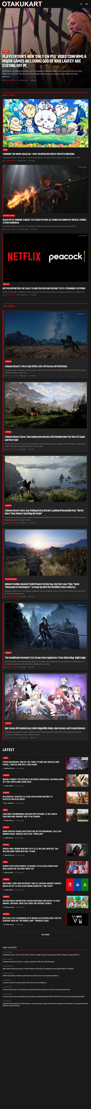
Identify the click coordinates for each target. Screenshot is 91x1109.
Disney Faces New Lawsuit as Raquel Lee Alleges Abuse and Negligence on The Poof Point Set (30, 867)
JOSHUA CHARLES (10, 80)
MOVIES (6, 827)
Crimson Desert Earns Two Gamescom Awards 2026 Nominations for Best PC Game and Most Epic (45, 438)
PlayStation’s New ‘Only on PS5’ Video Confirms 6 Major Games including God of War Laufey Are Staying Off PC (44, 61)
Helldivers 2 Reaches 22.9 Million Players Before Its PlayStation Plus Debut (28, 798)
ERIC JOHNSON (12, 375)
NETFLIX (6, 284)
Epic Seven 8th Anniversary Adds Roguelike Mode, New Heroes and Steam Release (45, 728)
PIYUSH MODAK (10, 160)
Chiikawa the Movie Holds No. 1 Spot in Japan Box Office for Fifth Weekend (38, 154)
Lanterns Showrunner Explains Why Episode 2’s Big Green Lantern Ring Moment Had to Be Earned (30, 815)
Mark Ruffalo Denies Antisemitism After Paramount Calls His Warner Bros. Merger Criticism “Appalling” (32, 833)
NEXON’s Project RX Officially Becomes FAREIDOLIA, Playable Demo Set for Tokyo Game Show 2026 (33, 781)
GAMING (5, 51)
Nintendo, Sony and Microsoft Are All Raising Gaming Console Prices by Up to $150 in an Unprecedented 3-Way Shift (32, 885)
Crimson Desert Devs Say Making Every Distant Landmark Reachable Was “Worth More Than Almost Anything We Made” (44, 512)
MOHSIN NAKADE (11, 229)
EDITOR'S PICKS (8, 215)
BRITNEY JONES (12, 523)
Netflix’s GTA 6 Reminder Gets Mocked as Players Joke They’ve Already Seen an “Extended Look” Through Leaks (32, 919)
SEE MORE (46, 934)
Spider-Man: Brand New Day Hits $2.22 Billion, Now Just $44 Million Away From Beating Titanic (30, 850)
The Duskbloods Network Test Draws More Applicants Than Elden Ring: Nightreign (45, 658)
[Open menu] (86, 4)
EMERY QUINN (12, 449)
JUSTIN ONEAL (12, 596)
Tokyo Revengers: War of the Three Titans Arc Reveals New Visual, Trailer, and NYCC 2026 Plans (31, 763)
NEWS (5, 150)
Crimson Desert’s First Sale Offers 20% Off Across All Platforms (36, 366)
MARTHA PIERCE (11, 295)
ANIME (5, 758)
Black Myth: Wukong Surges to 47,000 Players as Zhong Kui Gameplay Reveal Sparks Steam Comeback (44, 221)
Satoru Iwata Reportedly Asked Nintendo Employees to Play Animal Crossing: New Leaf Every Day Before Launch (31, 902)
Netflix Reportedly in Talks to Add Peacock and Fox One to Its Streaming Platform (44, 288)
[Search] (81, 4)
